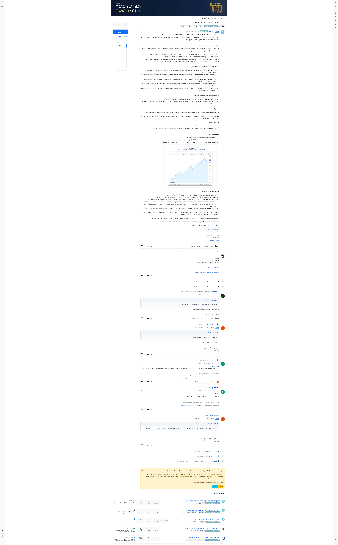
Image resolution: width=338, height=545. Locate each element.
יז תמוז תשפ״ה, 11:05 (180, 540)
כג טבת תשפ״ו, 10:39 (194, 521)
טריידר (212, 295)
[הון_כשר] (134, 510)
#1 (141, 31)
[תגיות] (335, 13)
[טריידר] (134, 528)
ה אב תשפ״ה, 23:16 (194, 530)
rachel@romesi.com (214, 240)
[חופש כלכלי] (223, 538)
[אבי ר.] (134, 519)
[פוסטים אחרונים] (335, 9)
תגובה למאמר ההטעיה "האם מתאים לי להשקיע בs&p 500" (201, 528)
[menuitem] (2, 2)
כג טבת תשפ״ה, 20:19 (200, 255)
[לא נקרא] (335, 5)
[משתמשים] (335, 27)
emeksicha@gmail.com (185, 378)
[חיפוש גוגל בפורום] (335, 31)
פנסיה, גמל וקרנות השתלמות (210, 26)
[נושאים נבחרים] (335, 20)
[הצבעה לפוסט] (148, 246)
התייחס (210, 282)
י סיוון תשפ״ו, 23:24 (130, 510)
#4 (141, 327)
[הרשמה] (2, 5)
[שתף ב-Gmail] (151, 246)
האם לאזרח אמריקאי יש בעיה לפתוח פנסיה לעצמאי (204, 537)
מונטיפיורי (215, 461)
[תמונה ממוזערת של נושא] (164, 520)
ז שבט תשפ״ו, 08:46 (130, 537)
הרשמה (221, 486)
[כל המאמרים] (335, 24)
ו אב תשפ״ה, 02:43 (130, 528)
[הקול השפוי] (223, 529)
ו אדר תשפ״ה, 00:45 (199, 418)
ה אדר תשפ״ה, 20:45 (199, 327)
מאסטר (217, 31)
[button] (335, 539)
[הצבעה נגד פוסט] (142, 246)
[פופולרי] (335, 16)
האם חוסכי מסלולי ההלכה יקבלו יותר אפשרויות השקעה (203, 510)
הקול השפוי (211, 255)
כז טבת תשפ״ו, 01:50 (129, 519)
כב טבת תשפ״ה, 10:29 (192, 31)
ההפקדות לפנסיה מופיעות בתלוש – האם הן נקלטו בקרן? (203, 501)
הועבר (221, 26)
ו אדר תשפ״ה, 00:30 (203, 363)
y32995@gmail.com (208, 348)
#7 (141, 418)
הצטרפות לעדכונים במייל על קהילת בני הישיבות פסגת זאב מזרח (206, 272)
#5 (141, 363)
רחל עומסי (211, 31)
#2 (141, 255)
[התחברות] (2, 2)
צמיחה (212, 363)
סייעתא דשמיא (210, 327)
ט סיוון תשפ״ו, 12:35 (186, 512)
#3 (141, 294)
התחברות (215, 486)
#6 (141, 390)
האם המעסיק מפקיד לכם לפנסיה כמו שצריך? (206, 519)
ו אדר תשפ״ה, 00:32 (203, 391)
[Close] (143, 470)
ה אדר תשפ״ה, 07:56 (202, 295)
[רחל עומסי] (223, 501)
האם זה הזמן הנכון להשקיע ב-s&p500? (207, 300)
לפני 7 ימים (195, 503)
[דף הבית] (335, 2)
